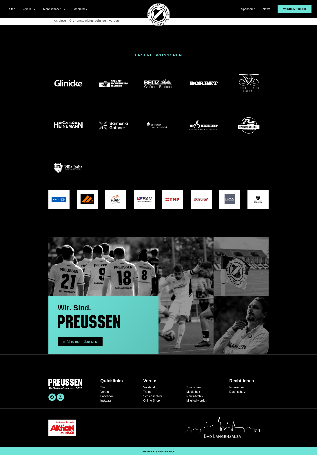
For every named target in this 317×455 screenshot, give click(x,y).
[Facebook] (52, 397)
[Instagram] (60, 397)
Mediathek (80, 9)
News (266, 9)
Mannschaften (52, 9)
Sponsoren (248, 9)
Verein (27, 9)
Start (12, 9)
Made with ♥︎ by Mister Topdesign (158, 451)
